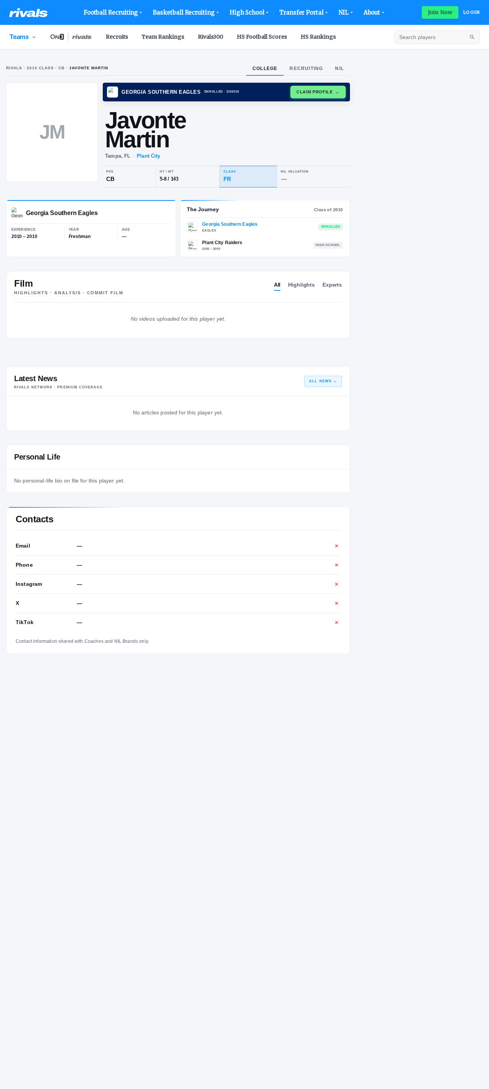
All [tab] (277, 285)
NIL (343, 12)
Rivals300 (210, 36)
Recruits (117, 36)
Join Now (440, 12)
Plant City (148, 156)
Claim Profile (318, 92)
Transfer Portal (301, 12)
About (372, 12)
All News (323, 381)
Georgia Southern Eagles (229, 224)
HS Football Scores (262, 36)
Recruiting (306, 68)
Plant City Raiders (222, 242)
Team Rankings (163, 36)
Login (471, 12)
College (265, 68)
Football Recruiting (111, 12)
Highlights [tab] (301, 285)
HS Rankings (318, 36)
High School (247, 12)
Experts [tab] (332, 285)
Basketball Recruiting (183, 12)
